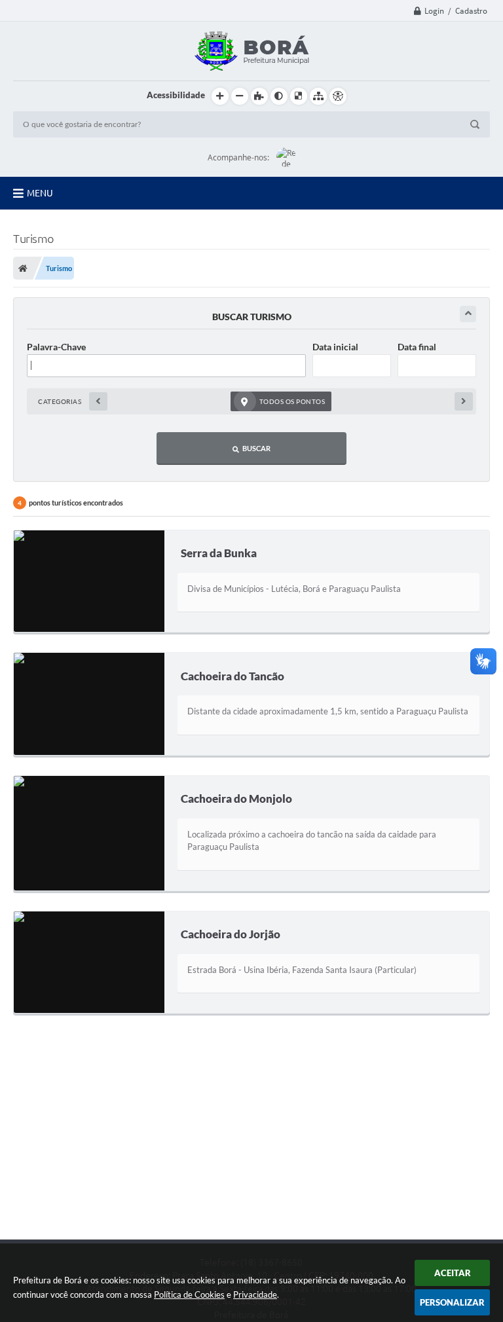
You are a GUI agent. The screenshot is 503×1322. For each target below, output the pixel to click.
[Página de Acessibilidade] (337, 96)
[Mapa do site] (318, 96)
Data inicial (335, 346)
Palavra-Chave (56, 346)
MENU (40, 193)
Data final (417, 346)
